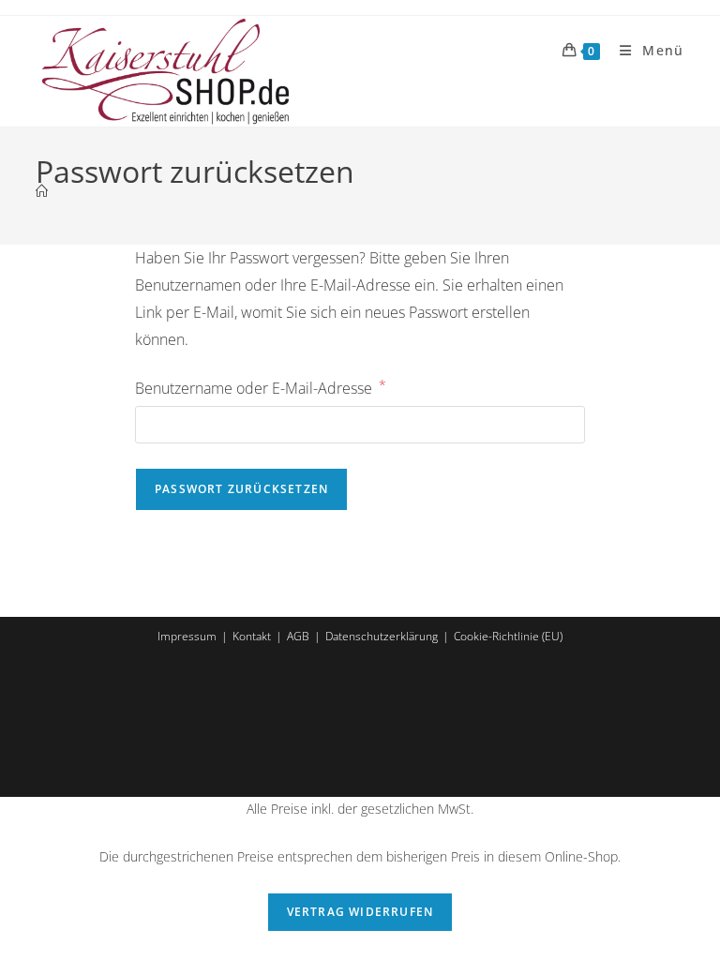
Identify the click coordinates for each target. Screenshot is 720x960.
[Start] (42, 191)
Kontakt (251, 636)
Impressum (187, 636)
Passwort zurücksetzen (241, 489)
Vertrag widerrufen (360, 912)
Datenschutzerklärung (381, 636)
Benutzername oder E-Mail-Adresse (260, 387)
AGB (298, 636)
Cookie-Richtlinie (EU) (508, 636)
